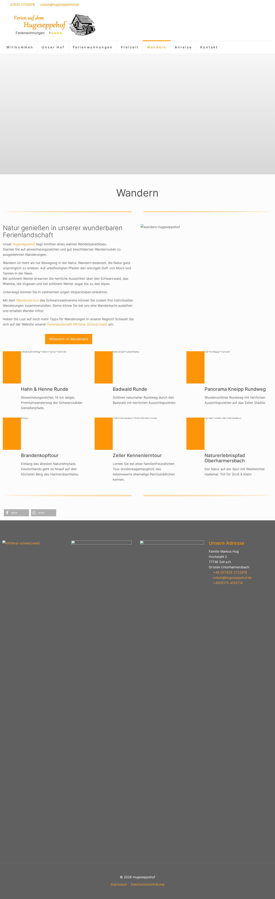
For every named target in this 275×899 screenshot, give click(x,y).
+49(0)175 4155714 (228, 583)
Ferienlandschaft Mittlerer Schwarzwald (77, 324)
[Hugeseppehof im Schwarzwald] (53, 25)
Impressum (119, 884)
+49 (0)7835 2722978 (230, 572)
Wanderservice (27, 300)
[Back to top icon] (255, 891)
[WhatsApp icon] (256, 5)
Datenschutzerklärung (147, 884)
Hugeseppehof (24, 244)
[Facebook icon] (261, 5)
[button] (16, 512)
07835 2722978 (22, 4)
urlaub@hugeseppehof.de (59, 4)
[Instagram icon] (266, 5)
